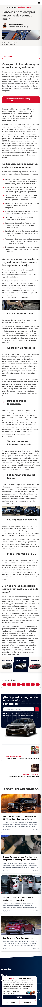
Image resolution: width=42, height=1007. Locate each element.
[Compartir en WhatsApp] (9, 684)
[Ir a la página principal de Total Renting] (3, 7)
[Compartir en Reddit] (33, 684)
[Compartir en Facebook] (4, 684)
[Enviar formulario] (37, 709)
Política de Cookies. (9, 993)
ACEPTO (19, 997)
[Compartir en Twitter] (14, 684)
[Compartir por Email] (19, 684)
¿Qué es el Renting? (25, 7)
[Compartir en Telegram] (28, 684)
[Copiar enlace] (38, 684)
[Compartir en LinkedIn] (23, 684)
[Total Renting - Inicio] (7, 2)
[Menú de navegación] (39, 2)
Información (11, 7)
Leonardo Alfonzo (16, 25)
